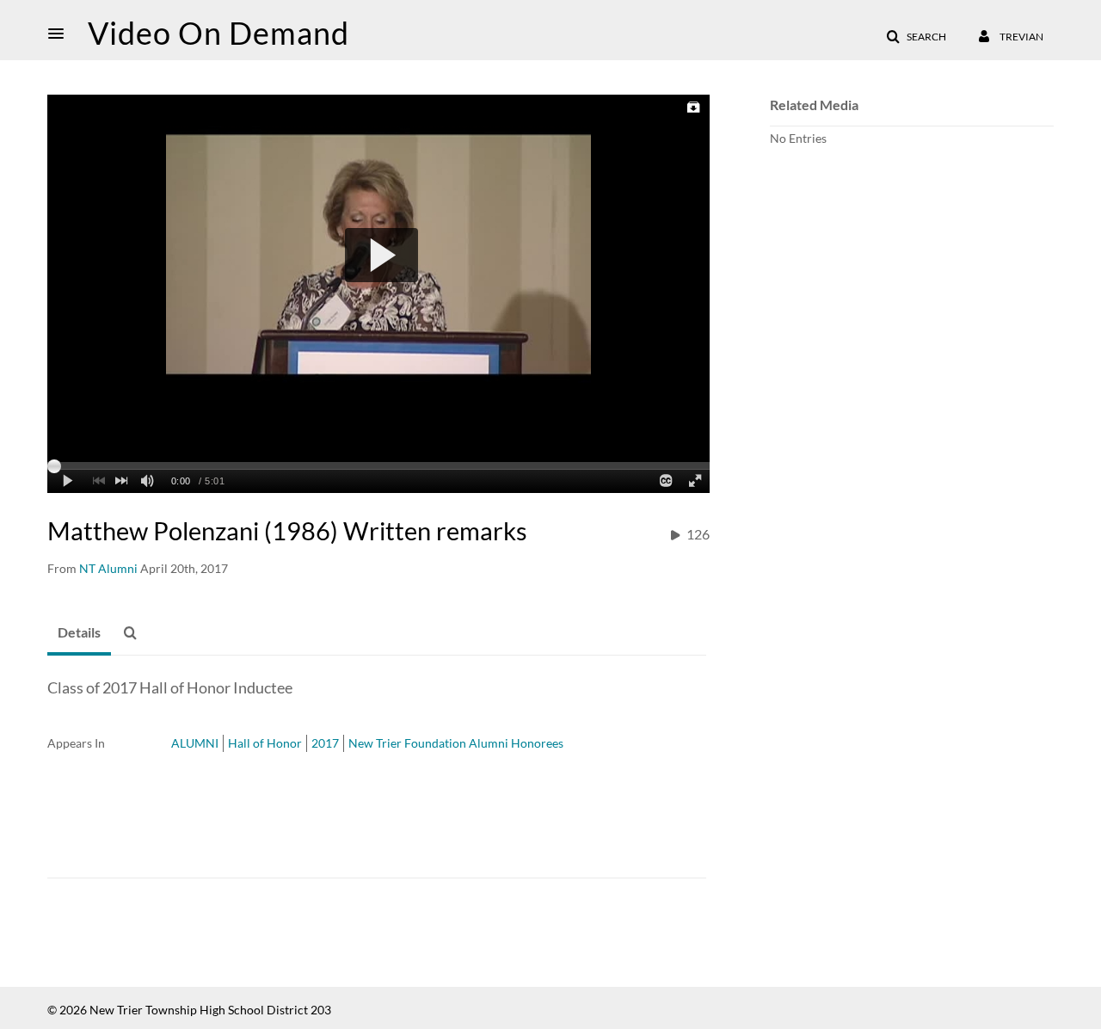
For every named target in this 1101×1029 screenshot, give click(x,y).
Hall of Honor (265, 743)
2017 (325, 743)
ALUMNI (194, 743)
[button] (61, 34)
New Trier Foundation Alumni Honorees (455, 743)
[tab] (79, 633)
